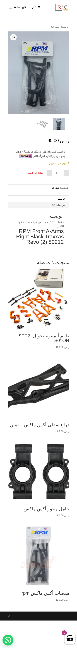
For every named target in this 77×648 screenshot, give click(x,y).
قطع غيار (54, 27)
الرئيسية (65, 27)
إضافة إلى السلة (35, 173)
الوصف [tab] (61, 198)
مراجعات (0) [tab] (58, 205)
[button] (13, 37)
